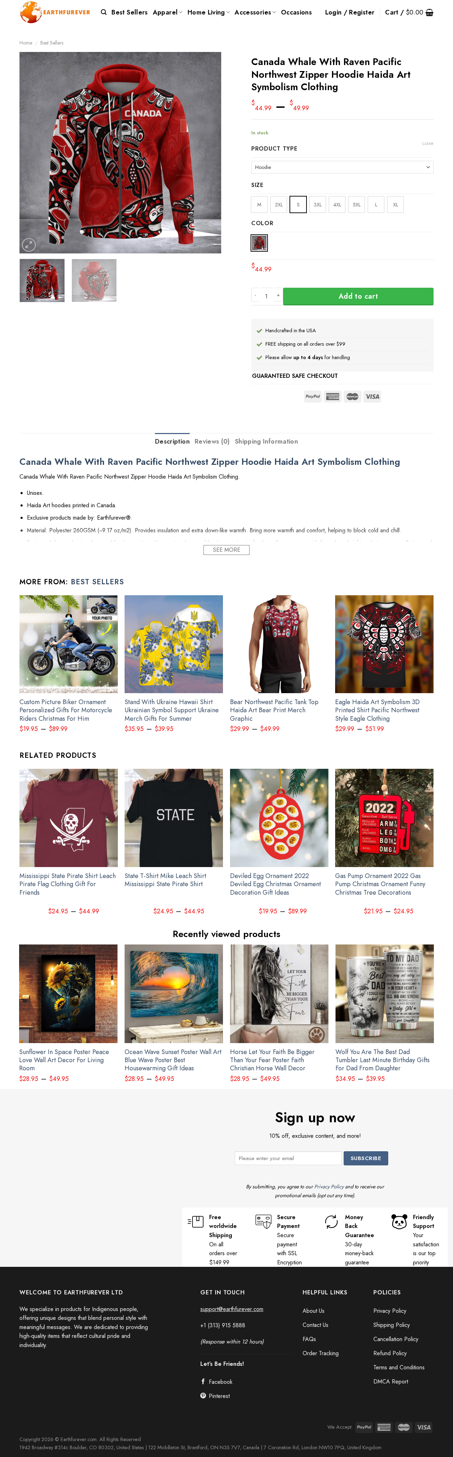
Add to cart (358, 296)
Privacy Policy (329, 1186)
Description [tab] (172, 441)
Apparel (165, 12)
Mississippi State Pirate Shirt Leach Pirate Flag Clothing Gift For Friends (67, 884)
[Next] (208, 153)
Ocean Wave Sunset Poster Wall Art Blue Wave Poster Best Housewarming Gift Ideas (173, 1060)
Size (257, 185)
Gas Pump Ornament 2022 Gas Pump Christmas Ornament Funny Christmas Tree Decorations (380, 884)
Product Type (274, 149)
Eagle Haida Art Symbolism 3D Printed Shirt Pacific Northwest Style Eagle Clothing (377, 710)
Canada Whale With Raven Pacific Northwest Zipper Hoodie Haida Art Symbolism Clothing (209, 461)
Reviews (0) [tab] (212, 441)
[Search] (104, 12)
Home (25, 42)
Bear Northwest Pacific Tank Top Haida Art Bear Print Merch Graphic (274, 710)
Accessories (253, 12)
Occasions (296, 12)
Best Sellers (129, 12)
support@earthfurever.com (231, 1309)
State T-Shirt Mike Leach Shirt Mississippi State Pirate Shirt (165, 880)
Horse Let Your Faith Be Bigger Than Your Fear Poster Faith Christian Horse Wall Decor (272, 1060)
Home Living (206, 12)
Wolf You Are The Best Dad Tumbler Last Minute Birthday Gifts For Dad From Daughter (383, 1060)
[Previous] (32, 153)
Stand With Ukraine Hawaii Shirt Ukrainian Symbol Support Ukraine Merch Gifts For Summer (172, 710)
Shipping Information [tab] (266, 441)
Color (262, 224)
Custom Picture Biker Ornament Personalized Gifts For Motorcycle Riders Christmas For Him (65, 710)
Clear (428, 143)
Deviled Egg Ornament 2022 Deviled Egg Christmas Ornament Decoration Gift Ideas (275, 884)
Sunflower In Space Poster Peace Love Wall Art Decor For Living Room (64, 1060)
